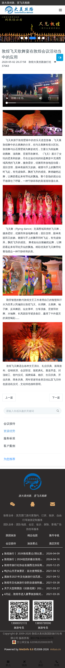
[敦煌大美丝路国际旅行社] (19, 10)
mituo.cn (55, 649)
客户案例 (9, 446)
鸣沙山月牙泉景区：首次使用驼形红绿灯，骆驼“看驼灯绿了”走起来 (24, 571)
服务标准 (9, 438)
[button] (4, 29)
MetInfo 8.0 (26, 649)
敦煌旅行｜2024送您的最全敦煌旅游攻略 (24, 559)
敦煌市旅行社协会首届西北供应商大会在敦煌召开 (24, 565)
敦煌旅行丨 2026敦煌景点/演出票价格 (24, 553)
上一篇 (9, 397)
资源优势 (9, 431)
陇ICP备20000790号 (42, 638)
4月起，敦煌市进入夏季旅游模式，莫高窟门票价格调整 (24, 594)
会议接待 (9, 424)
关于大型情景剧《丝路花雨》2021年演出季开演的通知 (24, 588)
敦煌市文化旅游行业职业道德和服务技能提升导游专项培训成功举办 (24, 582)
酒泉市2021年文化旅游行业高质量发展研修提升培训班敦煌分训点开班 (24, 576)
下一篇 (56, 397)
